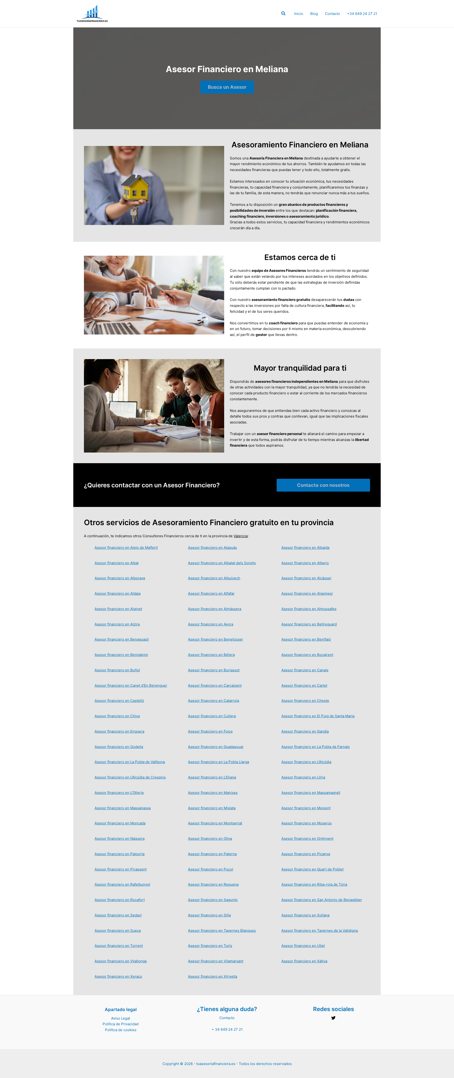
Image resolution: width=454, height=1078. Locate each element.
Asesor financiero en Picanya (305, 854)
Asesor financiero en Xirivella (212, 976)
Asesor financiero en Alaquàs (212, 547)
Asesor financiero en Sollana (305, 915)
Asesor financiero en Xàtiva (304, 961)
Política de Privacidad (121, 1024)
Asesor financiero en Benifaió (306, 639)
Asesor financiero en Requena (213, 884)
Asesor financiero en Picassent (121, 869)
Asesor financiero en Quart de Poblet (312, 869)
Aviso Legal (120, 1018)
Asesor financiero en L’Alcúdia (306, 762)
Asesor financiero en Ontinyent (307, 838)
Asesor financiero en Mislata (212, 808)
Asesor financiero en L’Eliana (212, 777)
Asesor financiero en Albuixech (214, 578)
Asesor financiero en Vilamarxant (215, 961)
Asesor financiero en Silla (209, 915)
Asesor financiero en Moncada (120, 823)
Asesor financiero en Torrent (119, 945)
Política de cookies (120, 1030)
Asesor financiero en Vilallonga (121, 961)
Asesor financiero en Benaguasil (122, 639)
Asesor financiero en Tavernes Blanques (222, 930)
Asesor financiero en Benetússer (215, 639)
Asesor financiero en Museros (306, 823)
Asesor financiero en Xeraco (118, 976)
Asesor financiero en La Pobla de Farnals (315, 746)
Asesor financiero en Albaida (305, 547)
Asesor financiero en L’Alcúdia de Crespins (130, 777)
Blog (314, 13)
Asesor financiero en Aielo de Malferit (126, 547)
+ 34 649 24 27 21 (227, 1029)
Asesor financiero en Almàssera (214, 609)
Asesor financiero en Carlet (304, 685)
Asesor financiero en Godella (119, 746)
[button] (283, 14)
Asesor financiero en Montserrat (215, 823)
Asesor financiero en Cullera (212, 716)
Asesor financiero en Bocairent (307, 654)
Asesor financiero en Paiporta (119, 854)
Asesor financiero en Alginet (118, 609)
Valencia (241, 536)
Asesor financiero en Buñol (117, 670)
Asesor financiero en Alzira (117, 624)
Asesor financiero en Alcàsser (306, 578)
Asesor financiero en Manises (213, 792)
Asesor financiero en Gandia (305, 731)
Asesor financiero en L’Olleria (119, 792)
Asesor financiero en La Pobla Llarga (218, 762)
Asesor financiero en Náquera (119, 838)
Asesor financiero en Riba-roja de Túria (314, 884)
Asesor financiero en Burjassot (214, 670)
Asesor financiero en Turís (210, 945)
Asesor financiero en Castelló (119, 700)
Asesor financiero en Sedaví (118, 915)
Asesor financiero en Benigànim (121, 654)
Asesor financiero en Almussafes (308, 609)
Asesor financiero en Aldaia (117, 593)
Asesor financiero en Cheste (305, 700)
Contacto (332, 13)
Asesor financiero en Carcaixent (215, 685)
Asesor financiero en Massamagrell (310, 792)
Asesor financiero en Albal (117, 563)
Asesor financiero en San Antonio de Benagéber (321, 900)
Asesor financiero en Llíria (303, 777)
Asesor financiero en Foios (210, 731)
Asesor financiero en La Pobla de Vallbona (130, 762)
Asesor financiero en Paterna (212, 854)
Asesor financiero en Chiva (117, 716)
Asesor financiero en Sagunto (213, 900)
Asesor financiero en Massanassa (123, 808)
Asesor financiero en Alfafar (211, 593)
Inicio (298, 13)
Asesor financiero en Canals (304, 670)
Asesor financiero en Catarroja (213, 700)
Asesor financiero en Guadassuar (216, 746)
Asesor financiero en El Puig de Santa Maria (317, 716)
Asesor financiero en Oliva (210, 838)
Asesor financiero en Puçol (210, 869)
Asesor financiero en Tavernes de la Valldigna (319, 930)
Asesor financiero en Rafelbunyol (122, 884)
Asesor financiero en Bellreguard (309, 624)
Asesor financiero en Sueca (118, 930)
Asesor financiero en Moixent (306, 808)
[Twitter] (333, 1018)
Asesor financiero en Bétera (211, 654)
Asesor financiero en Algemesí (307, 593)
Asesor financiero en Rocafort (120, 900)
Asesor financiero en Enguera (119, 731)
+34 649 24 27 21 (362, 13)
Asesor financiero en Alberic (305, 563)
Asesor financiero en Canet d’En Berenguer (131, 685)
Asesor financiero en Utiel (303, 945)
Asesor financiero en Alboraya (120, 578)
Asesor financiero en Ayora (210, 624)
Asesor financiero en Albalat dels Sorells (222, 563)
